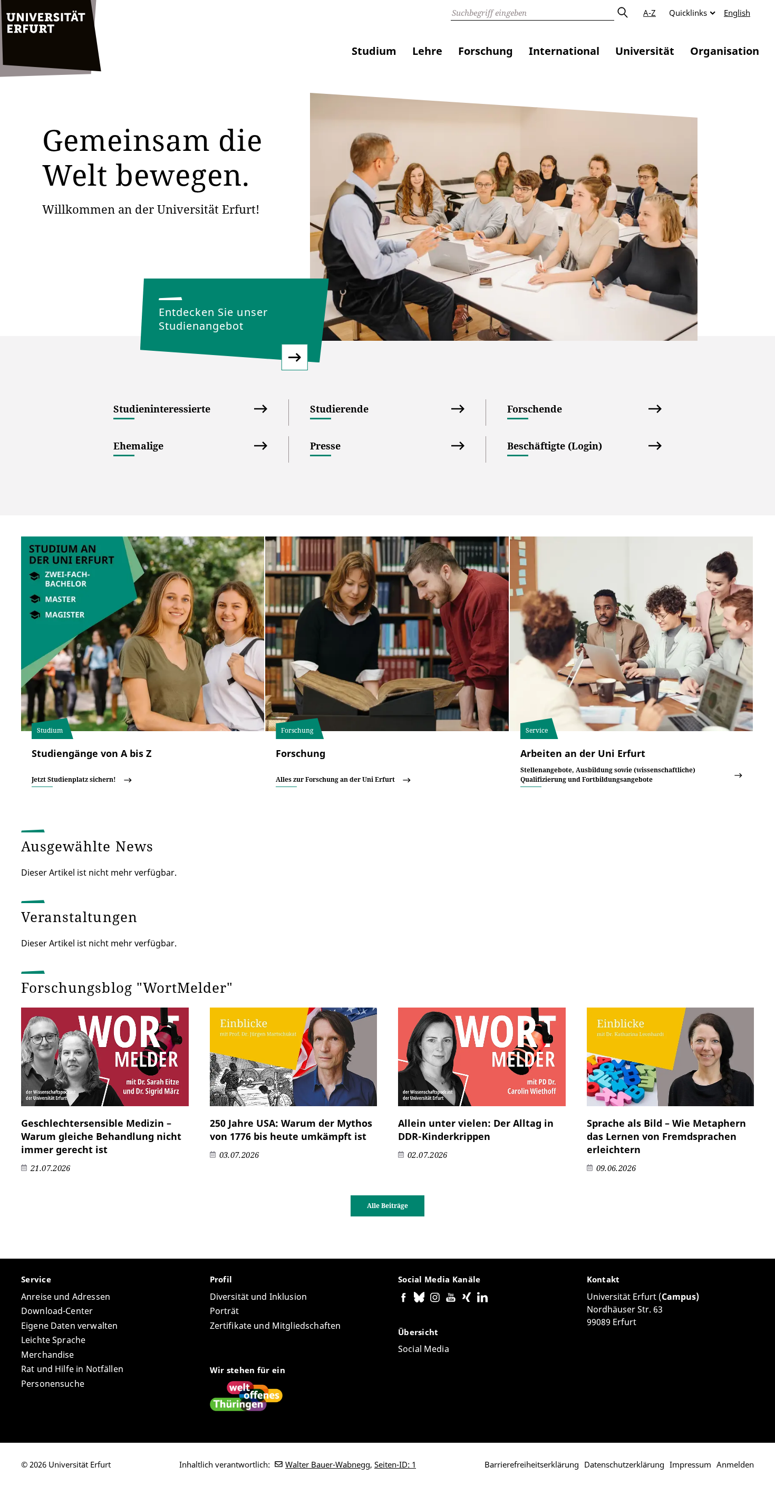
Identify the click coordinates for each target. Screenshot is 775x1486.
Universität (644, 51)
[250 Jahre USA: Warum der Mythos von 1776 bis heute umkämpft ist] (293, 1057)
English (737, 12)
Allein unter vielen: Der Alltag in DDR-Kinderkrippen (476, 1130)
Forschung (485, 51)
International (564, 51)
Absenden (622, 13)
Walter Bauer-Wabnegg (327, 1464)
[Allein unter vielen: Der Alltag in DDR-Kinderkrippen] (482, 1057)
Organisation (724, 51)
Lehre (427, 51)
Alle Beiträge (387, 1205)
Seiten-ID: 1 (395, 1464)
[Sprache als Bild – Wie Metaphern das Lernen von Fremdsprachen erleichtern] (670, 1057)
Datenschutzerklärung (624, 1464)
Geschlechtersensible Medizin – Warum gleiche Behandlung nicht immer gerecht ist (101, 1136)
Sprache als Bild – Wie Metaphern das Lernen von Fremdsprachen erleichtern (666, 1136)
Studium (374, 51)
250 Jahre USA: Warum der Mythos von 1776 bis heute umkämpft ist (291, 1130)
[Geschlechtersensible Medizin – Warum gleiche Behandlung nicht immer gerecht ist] (105, 1057)
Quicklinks (688, 12)
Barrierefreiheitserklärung (532, 1464)
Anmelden (735, 1464)
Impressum (690, 1464)
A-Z (649, 12)
